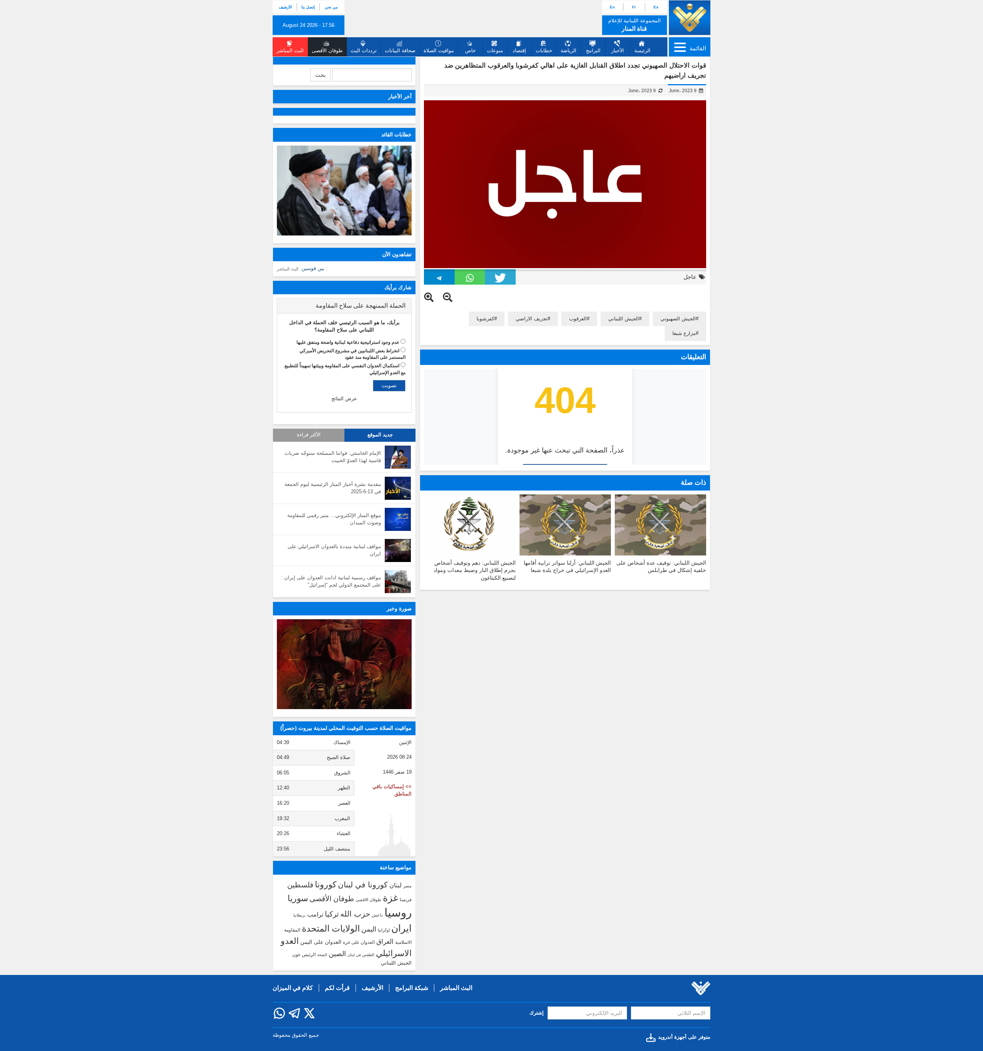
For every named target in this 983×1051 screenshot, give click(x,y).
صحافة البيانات (400, 50)
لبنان (395, 885)
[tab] (344, 305)
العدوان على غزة (359, 942)
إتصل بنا (308, 7)
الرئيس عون (304, 954)
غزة (390, 897)
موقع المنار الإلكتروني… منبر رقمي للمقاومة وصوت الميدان (334, 519)
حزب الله (355, 914)
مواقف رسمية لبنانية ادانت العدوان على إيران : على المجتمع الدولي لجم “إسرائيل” (331, 581)
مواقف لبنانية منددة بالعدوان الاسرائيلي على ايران (334, 550)
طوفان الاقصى (368, 899)
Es (656, 7)
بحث (320, 75)
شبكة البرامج (411, 988)
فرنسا (406, 899)
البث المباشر (287, 269)
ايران (401, 928)
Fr (634, 7)
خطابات (544, 50)
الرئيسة (642, 50)
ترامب (315, 914)
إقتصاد (519, 50)
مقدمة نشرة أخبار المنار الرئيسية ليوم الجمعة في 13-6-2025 (333, 487)
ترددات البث (364, 50)
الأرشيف (285, 7)
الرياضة (568, 50)
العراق (385, 941)
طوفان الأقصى (331, 899)
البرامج (593, 50)
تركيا (332, 914)
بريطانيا (299, 915)
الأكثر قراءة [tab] (309, 435)
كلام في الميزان (293, 988)
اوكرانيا (384, 930)
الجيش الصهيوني (678, 319)
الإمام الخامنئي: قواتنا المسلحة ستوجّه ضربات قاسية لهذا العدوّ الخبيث (333, 456)
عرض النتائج (344, 398)
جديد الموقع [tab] (380, 435)
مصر (407, 886)
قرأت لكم (337, 988)
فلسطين (300, 885)
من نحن (331, 7)
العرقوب (578, 319)
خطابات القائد (396, 134)
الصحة (322, 955)
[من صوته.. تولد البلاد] (344, 664)
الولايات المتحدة (331, 928)
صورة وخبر (399, 608)
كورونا (325, 884)
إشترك (537, 1013)
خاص (470, 50)
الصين (337, 954)
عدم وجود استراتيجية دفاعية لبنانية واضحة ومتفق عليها (347, 342)
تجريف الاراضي (532, 319)
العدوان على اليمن (320, 942)
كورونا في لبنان (363, 884)
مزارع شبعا (684, 333)
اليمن (368, 929)
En (612, 7)
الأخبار (617, 50)
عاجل (690, 277)
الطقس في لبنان (361, 955)
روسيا (398, 912)
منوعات (495, 50)
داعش (377, 915)
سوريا (298, 898)
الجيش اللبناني (623, 319)
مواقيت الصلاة (439, 50)
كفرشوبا (485, 319)
